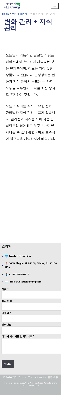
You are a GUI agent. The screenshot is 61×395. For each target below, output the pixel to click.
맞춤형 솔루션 (16, 171)
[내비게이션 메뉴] (55, 6)
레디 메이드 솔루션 (45, 171)
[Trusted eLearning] (12, 5)
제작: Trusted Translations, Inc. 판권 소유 (35, 377)
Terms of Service (28, 385)
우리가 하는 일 (20, 13)
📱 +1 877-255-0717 (17, 274)
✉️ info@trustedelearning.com (23, 281)
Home (5, 13)
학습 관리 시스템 (15, 198)
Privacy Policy (49, 383)
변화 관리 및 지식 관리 (45, 198)
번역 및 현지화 (16, 226)
